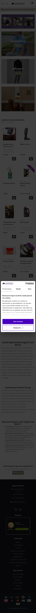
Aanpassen (17, 327)
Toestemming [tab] (6, 289)
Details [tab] (18, 289)
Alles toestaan (18, 321)
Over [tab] (29, 289)
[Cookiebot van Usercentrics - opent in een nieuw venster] (25, 283)
